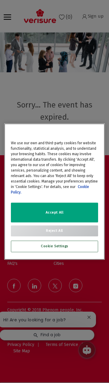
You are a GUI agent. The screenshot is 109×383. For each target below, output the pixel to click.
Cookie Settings (54, 246)
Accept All (55, 212)
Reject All (54, 231)
